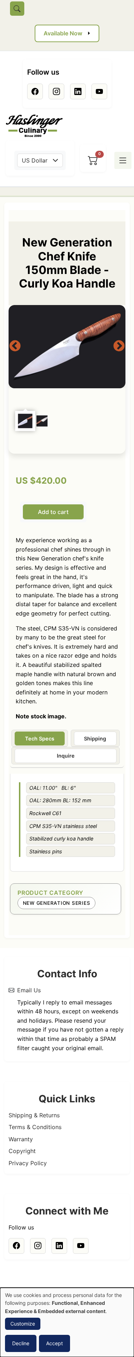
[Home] (37, 126)
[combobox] (40, 160)
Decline (20, 1343)
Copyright (22, 1150)
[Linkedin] (78, 91)
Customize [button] (22, 1324)
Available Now (63, 33)
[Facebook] (35, 91)
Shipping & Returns (34, 1115)
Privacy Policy (28, 1163)
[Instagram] (56, 91)
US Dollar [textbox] (35, 160)
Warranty (21, 1139)
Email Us (29, 990)
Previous (15, 346)
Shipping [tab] (95, 738)
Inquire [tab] (66, 756)
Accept (54, 1343)
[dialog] (67, 1322)
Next (119, 346)
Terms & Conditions (35, 1127)
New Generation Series (56, 903)
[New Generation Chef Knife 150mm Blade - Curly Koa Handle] (67, 347)
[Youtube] (99, 91)
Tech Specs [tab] (39, 738)
